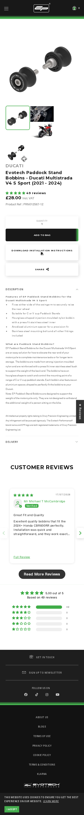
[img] (23, 495)
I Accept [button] (12, 809)
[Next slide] (80, 533)
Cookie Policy (42, 754)
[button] (16, 193)
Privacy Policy (42, 745)
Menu (6, 8)
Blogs (42, 726)
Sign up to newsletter (45, 672)
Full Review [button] (22, 557)
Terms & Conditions (42, 764)
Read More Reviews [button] (42, 574)
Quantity (42, 221)
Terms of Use (42, 736)
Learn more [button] (51, 801)
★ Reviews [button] (80, 412)
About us (42, 717)
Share (40, 269)
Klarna (42, 773)
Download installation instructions (41, 250)
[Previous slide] (3, 533)
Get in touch (45, 657)
